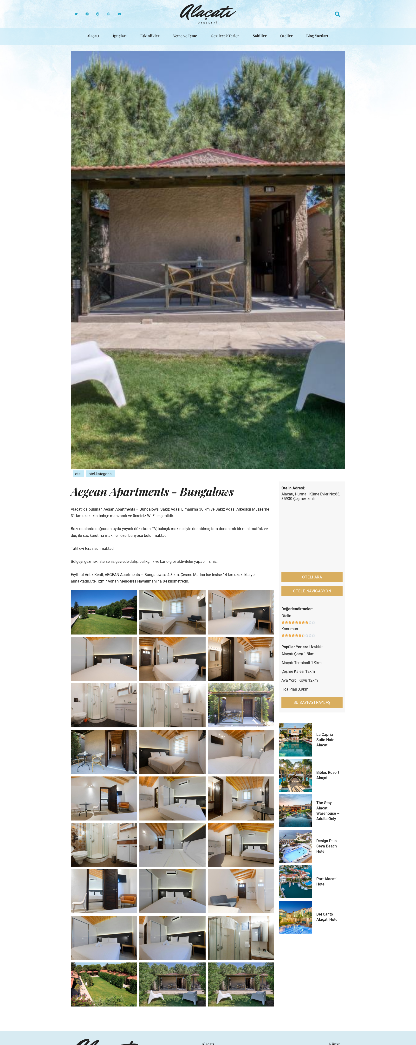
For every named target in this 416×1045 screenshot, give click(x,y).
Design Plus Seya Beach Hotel (326, 846)
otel (78, 474)
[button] (76, 14)
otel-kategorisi (100, 474)
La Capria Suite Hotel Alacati (325, 739)
